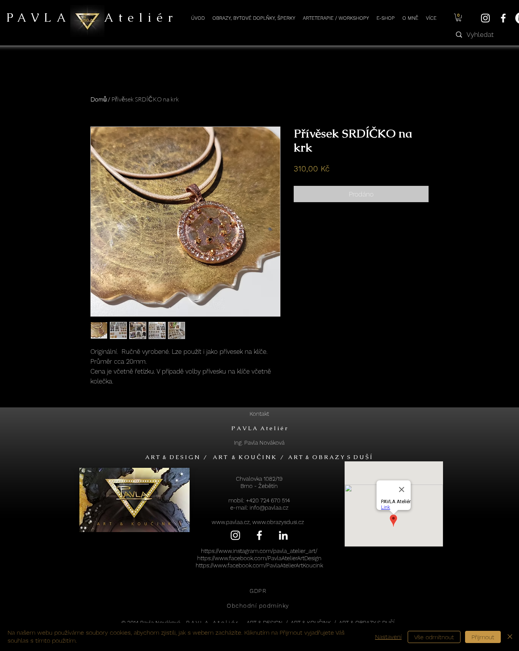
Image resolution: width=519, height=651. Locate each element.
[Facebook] (503, 18)
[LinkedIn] (283, 535)
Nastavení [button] (388, 636)
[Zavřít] (509, 637)
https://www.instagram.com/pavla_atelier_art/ (259, 551)
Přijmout (483, 637)
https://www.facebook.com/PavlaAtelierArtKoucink (259, 565)
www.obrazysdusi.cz (278, 522)
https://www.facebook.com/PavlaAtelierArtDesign (259, 558)
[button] (458, 17)
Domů (98, 99)
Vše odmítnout (434, 637)
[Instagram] (485, 18)
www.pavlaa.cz (231, 522)
